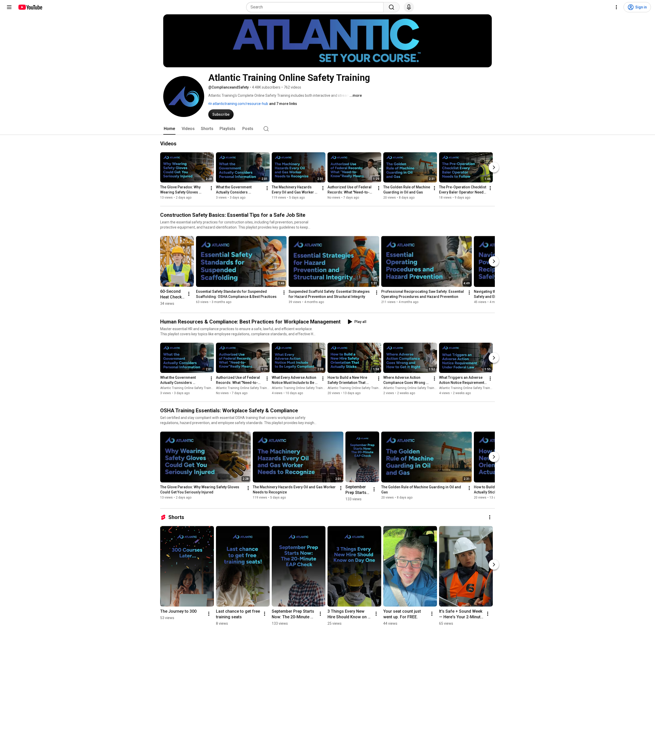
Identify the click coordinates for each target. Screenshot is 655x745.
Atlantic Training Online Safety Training (187, 388)
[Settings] (616, 7)
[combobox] (316, 7)
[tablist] (327, 129)
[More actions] (211, 188)
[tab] (169, 129)
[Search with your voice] (409, 7)
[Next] (494, 167)
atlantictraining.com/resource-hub (240, 104)
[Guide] (9, 7)
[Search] (391, 7)
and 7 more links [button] (283, 104)
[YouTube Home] (30, 7)
